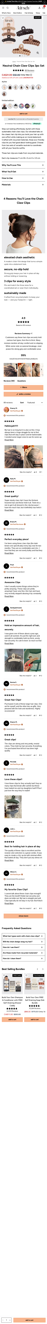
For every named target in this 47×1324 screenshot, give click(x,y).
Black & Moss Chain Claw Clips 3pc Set (32, 87)
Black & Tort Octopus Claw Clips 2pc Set (10, 87)
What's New (6, 13)
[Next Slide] (41, 370)
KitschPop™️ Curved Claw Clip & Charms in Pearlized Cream (10, 106)
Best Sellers (17, 13)
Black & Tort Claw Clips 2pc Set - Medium (27, 87)
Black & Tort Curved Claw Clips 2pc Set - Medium (21, 87)
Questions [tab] (21, 381)
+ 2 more (37, 465)
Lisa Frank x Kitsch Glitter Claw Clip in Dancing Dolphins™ (21, 106)
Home (14, 61)
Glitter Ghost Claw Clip (4, 106)
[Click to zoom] (37, 53)
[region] (23, 2)
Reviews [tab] (9, 381)
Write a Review (28, 395)
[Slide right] (44, 2)
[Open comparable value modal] (31, 75)
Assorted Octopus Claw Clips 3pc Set (15, 87)
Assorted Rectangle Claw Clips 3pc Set (4, 93)
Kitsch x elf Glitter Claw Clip (32, 106)
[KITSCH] (23, 8)
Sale (44, 13)
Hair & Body (29, 13)
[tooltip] (31, 333)
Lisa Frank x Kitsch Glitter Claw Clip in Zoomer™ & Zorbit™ (27, 106)
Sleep (38, 13)
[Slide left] (2, 2)
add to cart (29, 1320)
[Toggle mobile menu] (3, 7)
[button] (3, 18)
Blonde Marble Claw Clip (4, 87)
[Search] (7, 7)
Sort (22, 402)
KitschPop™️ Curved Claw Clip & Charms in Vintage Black (15, 106)
